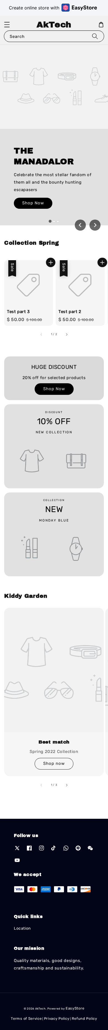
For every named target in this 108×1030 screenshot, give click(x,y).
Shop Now (33, 202)
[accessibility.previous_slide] (41, 785)
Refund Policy (84, 1018)
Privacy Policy (57, 1018)
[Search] (95, 36)
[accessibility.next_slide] (66, 785)
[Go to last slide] (80, 225)
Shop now (54, 763)
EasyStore (75, 1008)
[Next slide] (95, 225)
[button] (7, 25)
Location (22, 928)
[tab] (50, 221)
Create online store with (34, 8)
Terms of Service (26, 1018)
